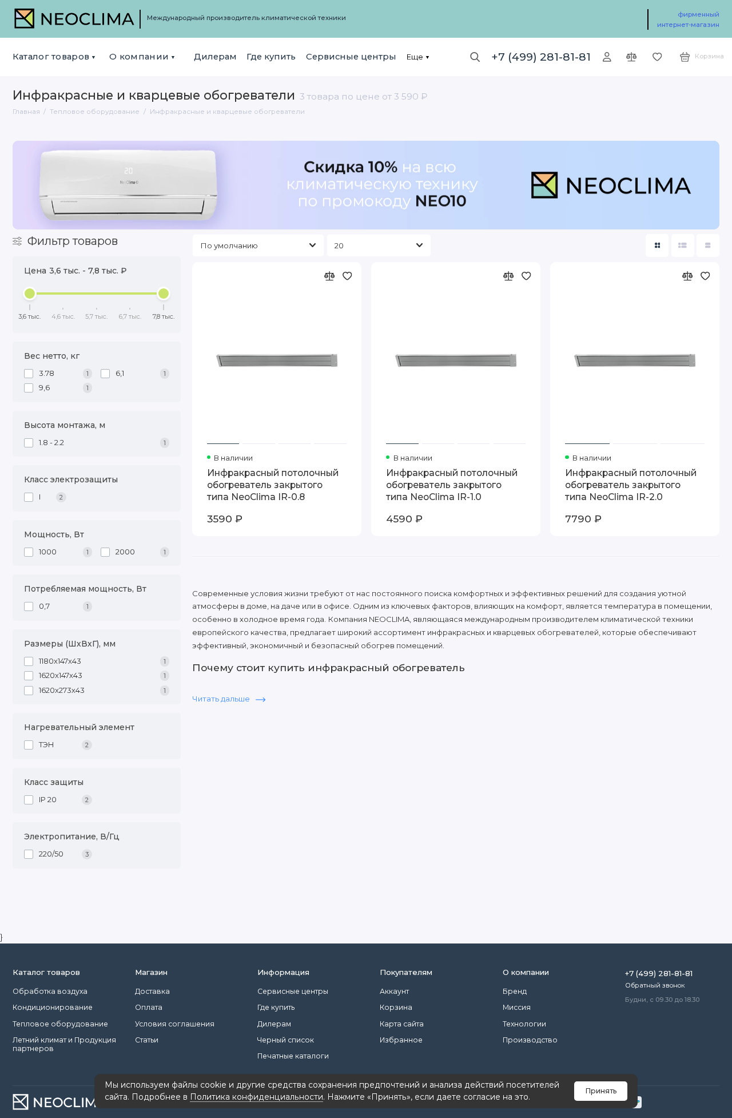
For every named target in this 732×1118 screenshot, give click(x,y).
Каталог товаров (51, 56)
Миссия (517, 1007)
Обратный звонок (655, 985)
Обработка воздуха (50, 991)
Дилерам (215, 57)
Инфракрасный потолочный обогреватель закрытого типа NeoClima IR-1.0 (452, 484)
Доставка (152, 991)
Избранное (401, 1040)
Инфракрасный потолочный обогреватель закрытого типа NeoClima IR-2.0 (631, 484)
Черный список (285, 1040)
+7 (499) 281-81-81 (541, 57)
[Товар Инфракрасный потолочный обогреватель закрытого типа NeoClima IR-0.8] (276, 360)
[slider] (30, 293)
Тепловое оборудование (60, 1024)
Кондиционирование (53, 1007)
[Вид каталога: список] (682, 245)
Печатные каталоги (293, 1056)
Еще (414, 56)
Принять (601, 1091)
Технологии (524, 1024)
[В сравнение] (329, 276)
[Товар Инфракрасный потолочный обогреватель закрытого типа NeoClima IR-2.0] (634, 360)
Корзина (396, 1007)
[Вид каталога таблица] (708, 245)
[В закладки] (347, 276)
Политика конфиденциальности (256, 1096)
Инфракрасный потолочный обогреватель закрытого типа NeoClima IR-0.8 (273, 484)
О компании (139, 56)
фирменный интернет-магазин (688, 19)
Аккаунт (394, 991)
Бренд (515, 991)
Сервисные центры (351, 57)
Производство (530, 1040)
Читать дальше (222, 698)
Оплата (148, 1007)
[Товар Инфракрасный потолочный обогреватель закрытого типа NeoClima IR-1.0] (455, 360)
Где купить (271, 57)
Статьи (146, 1040)
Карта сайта (402, 1024)
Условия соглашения (174, 1024)
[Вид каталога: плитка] (657, 245)
